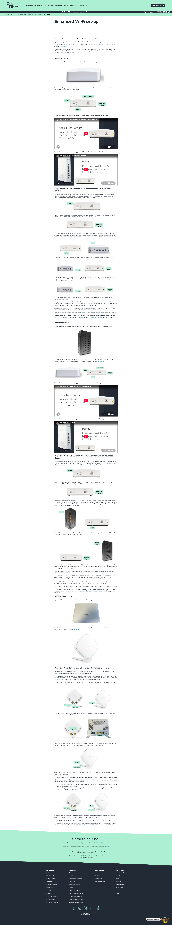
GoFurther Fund (98, 878)
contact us (96, 317)
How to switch (49, 887)
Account (118, 875)
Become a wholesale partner (76, 893)
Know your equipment (20, 14)
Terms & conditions (74, 872)
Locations (48, 893)
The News (96, 872)
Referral (71, 875)
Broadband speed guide (52, 899)
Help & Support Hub (121, 872)
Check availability (50, 875)
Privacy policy (72, 881)
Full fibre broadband (51, 878)
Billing (117, 878)
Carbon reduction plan (99, 881)
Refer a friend (67, 12)
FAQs (117, 890)
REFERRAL (73, 5)
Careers (71, 887)
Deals (47, 872)
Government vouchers (74, 890)
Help (12, 14)
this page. (64, 46)
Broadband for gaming (52, 902)
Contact (118, 893)
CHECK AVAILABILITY (158, 5)
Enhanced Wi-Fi (32, 14)
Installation (118, 881)
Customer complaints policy (76, 899)
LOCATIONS (49, 5)
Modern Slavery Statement (75, 896)
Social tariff (49, 890)
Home (7, 14)
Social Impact (97, 875)
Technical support (120, 884)
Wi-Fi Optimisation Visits (52, 896)
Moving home (119, 887)
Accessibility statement (75, 884)
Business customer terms (75, 878)
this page (100, 851)
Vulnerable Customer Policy (76, 902)
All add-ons (49, 881)
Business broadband (51, 884)
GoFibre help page (96, 42)
